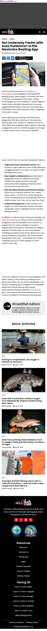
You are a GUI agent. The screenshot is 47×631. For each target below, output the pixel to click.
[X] (21, 520)
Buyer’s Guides (23, 571)
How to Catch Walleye (23, 606)
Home (4, 39)
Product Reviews (23, 566)
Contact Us (23, 552)
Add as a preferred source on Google (25, 58)
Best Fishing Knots (24, 615)
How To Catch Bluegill (23, 596)
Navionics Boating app (11, 220)
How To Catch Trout (23, 610)
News (12, 39)
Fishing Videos (23, 576)
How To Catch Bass (23, 587)
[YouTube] (26, 520)
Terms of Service (16, 622)
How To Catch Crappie (23, 591)
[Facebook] (16, 520)
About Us (23, 547)
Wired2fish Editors (26, 304)
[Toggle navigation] (44, 31)
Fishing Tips (23, 557)
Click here (34, 290)
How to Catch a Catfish (23, 601)
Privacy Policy (32, 622)
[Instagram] (31, 520)
